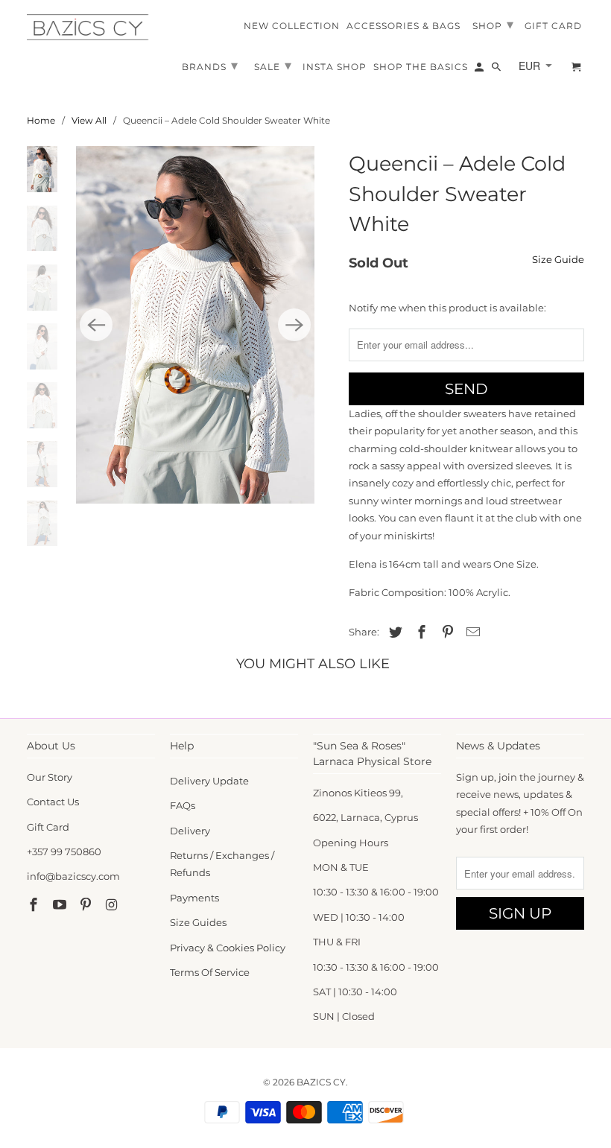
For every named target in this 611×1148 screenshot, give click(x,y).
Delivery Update (209, 781)
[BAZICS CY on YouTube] (61, 905)
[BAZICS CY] (91, 27)
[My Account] (480, 70)
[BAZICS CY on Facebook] (35, 905)
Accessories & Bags (403, 26)
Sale (273, 65)
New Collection (292, 26)
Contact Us (53, 802)
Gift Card (48, 827)
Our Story (49, 777)
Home (41, 120)
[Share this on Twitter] (393, 632)
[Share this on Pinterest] (446, 632)
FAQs (182, 805)
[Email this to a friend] (471, 632)
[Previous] (96, 324)
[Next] (294, 324)
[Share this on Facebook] (419, 632)
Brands (210, 65)
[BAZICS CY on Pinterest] (87, 905)
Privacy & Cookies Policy (227, 948)
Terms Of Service (210, 972)
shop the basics (420, 67)
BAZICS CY (321, 1082)
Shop (493, 24)
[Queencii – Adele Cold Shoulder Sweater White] (195, 324)
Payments (194, 898)
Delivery (190, 831)
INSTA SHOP (335, 67)
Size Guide (558, 259)
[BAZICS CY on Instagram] (112, 905)
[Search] (497, 70)
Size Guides (198, 922)
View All (89, 120)
